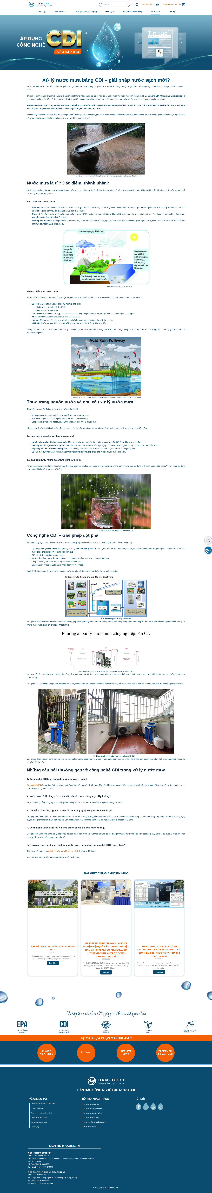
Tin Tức (154, 12)
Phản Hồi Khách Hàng (132, 12)
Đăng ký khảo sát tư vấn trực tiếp (94, 1122)
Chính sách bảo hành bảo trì (93, 1109)
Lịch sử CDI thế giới (37, 1108)
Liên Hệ (172, 12)
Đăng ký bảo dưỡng (90, 1126)
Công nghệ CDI (34, 785)
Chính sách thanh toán (91, 1118)
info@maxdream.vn (170, 4)
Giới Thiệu (41, 12)
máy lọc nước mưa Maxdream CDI (63, 851)
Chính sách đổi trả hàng (91, 1104)
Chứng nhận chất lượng (39, 1118)
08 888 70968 (147, 4)
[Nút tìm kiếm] (127, 4)
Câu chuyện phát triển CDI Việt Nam (43, 1104)
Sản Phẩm (59, 12)
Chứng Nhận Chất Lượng (86, 12)
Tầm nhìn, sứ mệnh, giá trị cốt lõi (42, 1113)
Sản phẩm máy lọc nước (39, 1122)
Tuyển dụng (35, 1127)
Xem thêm (52, 963)
